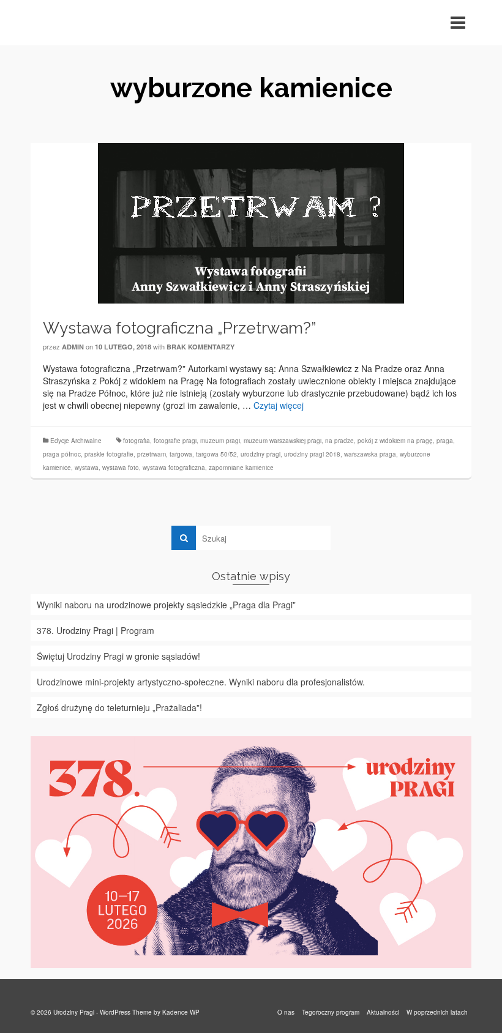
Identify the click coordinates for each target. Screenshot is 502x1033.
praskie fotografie (108, 454)
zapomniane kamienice (241, 467)
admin (73, 346)
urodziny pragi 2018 (312, 454)
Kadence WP (181, 1012)
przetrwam (151, 454)
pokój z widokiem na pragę (395, 440)
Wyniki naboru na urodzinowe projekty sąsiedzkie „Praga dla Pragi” (166, 605)
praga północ (62, 454)
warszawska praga (370, 454)
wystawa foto (120, 467)
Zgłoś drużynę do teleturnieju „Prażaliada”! (119, 707)
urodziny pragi (260, 454)
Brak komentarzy (200, 346)
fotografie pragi (175, 440)
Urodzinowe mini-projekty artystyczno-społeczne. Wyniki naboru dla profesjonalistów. (201, 682)
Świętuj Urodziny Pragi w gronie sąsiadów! (118, 656)
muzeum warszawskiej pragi (282, 440)
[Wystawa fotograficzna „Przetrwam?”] (251, 222)
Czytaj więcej (278, 405)
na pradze (339, 440)
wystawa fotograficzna (174, 467)
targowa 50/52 (216, 454)
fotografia (136, 440)
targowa (181, 454)
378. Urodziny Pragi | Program (95, 630)
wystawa (87, 467)
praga (444, 440)
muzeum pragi (220, 440)
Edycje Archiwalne (76, 440)
